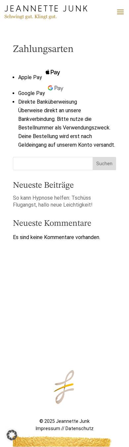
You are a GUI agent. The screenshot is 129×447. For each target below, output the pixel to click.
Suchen (104, 163)
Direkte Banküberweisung (47, 102)
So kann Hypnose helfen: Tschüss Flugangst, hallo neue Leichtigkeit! (53, 201)
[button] (12, 435)
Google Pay (31, 93)
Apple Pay (30, 77)
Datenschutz (79, 428)
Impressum (48, 428)
